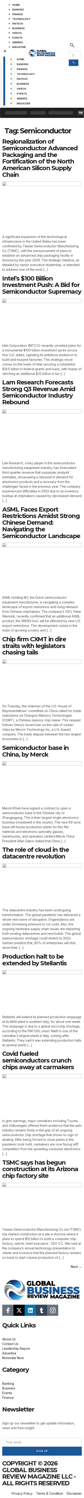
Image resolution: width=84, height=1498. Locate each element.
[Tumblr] (41, 1310)
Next (76, 1267)
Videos (17, 33)
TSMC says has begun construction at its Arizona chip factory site (40, 1169)
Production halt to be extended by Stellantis (34, 960)
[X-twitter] (19, 1310)
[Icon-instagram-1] (52, 1310)
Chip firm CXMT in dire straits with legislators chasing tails (34, 646)
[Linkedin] (30, 1310)
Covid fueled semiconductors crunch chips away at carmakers (38, 1060)
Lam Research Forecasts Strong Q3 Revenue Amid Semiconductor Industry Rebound (38, 392)
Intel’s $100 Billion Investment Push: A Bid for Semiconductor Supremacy (41, 285)
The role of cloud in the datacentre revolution (35, 853)
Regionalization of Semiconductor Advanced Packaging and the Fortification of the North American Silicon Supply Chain (40, 158)
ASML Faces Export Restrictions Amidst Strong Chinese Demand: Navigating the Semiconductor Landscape (41, 523)
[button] (7, 51)
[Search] (73, 63)
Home (16, 4)
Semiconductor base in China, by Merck (35, 751)
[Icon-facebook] (7, 1310)
